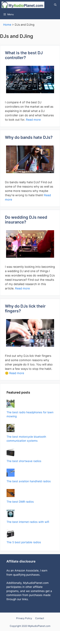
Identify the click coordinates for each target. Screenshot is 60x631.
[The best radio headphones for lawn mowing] (11, 405)
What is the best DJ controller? (24, 55)
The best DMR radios (20, 501)
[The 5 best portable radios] (11, 535)
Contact (39, 618)
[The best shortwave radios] (11, 454)
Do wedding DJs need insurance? (26, 219)
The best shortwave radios (24, 461)
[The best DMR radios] (11, 494)
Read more (33, 119)
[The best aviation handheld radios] (11, 474)
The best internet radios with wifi (28, 522)
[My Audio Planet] (23, 5)
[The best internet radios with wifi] (11, 515)
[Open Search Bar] (55, 5)
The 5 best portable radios (24, 542)
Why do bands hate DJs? (29, 137)
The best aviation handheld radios (29, 481)
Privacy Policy (24, 618)
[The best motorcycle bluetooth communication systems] (11, 429)
